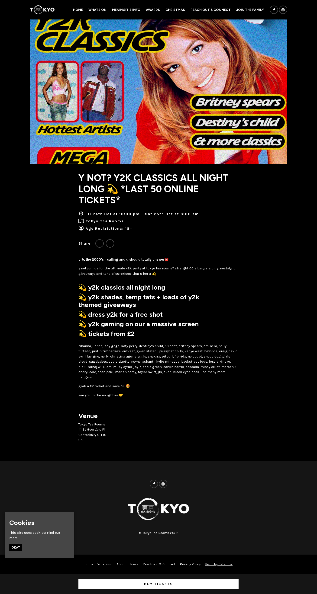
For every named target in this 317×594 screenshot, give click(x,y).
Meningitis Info (126, 10)
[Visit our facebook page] (274, 10)
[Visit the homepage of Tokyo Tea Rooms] (42, 9)
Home (78, 10)
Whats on (97, 10)
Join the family (250, 10)
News (134, 564)
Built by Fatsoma (219, 564)
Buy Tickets (158, 584)
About (121, 564)
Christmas (175, 10)
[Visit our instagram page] (283, 10)
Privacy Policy (190, 564)
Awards (153, 10)
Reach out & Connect (211, 10)
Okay (15, 547)
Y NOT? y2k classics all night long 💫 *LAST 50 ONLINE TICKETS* (153, 189)
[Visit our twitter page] (99, 243)
